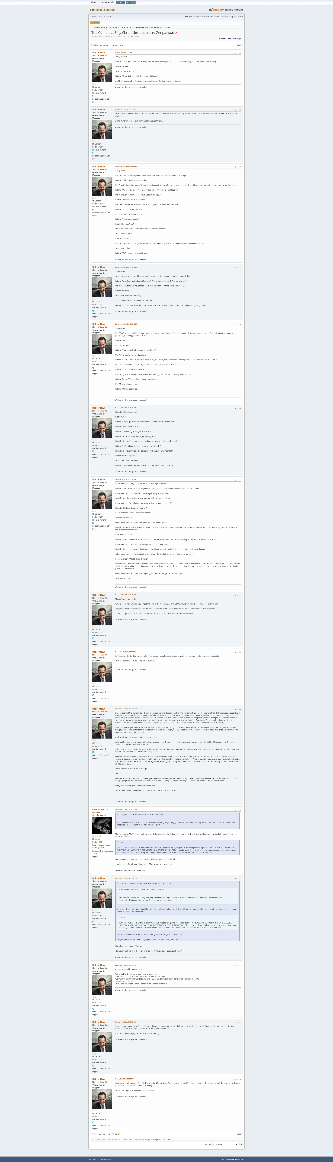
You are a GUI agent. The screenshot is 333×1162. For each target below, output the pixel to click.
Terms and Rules (231, 1159)
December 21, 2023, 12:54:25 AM (126, 709)
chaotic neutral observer (100, 811)
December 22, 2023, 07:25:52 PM (126, 878)
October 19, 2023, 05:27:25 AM (125, 479)
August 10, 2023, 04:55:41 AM (125, 109)
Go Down (94, 45)
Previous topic (225, 38)
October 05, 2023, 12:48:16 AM (125, 408)
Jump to (208, 1144)
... (111, 45)
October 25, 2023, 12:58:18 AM (125, 595)
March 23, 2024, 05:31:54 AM (124, 1079)
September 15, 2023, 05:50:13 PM (126, 324)
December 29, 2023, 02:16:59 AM (126, 965)
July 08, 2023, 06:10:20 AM (123, 52)
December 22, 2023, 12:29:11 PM (126, 809)
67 (113, 45)
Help (222, 1159)
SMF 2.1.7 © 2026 (94, 1159)
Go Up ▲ (241, 1159)
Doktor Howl (98, 52)
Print (239, 45)
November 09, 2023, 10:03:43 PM (126, 652)
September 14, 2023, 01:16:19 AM (126, 267)
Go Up (93, 1134)
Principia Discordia (102, 9)
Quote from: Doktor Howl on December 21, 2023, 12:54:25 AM (141, 814)
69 (118, 45)
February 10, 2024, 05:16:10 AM (125, 1022)
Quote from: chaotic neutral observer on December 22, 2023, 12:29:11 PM (145, 883)
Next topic (237, 38)
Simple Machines (106, 1159)
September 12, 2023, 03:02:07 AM (126, 166)
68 (116, 45)
